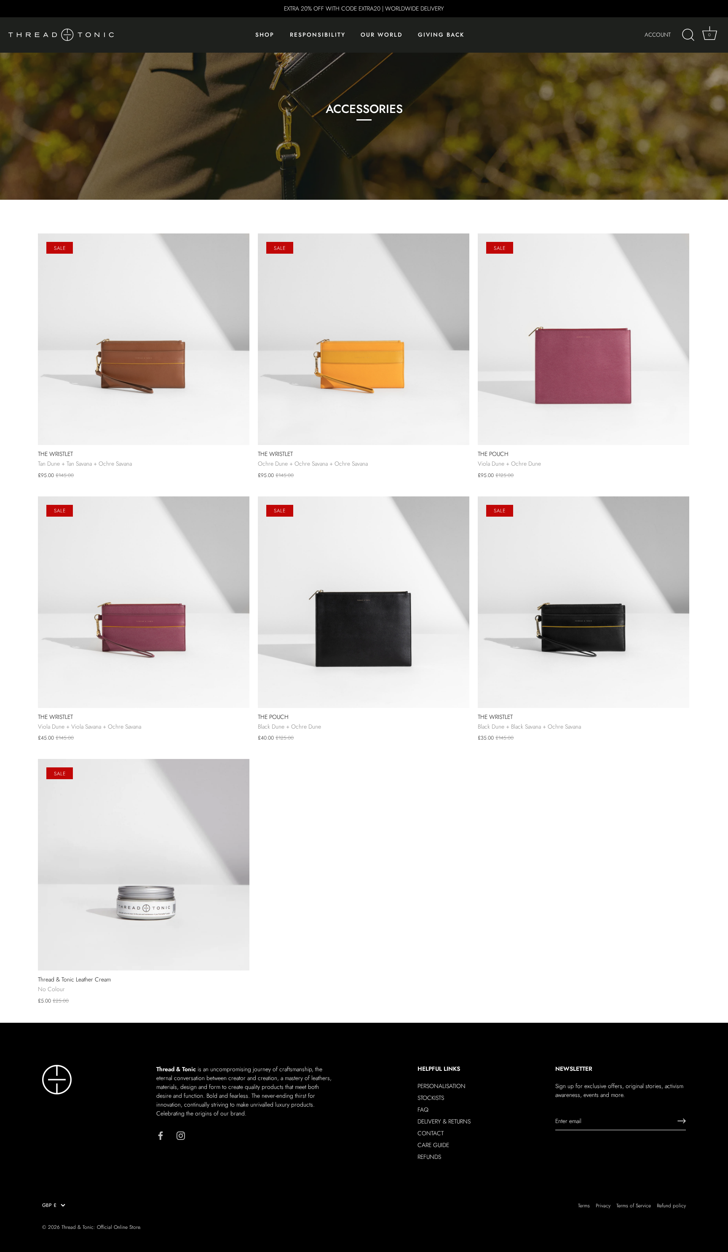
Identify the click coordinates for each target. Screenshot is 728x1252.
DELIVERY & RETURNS (444, 1121)
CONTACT (431, 1133)
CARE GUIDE (433, 1145)
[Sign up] (681, 1121)
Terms (584, 1205)
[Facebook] (160, 1135)
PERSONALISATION (442, 1086)
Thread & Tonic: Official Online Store (101, 1227)
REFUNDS (429, 1157)
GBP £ (49, 1205)
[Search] (688, 35)
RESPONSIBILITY (317, 35)
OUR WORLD (381, 35)
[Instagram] (181, 1135)
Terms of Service (633, 1205)
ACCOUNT (658, 35)
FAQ (423, 1109)
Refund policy (671, 1205)
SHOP (264, 35)
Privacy (603, 1205)
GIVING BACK (441, 35)
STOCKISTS (431, 1098)
